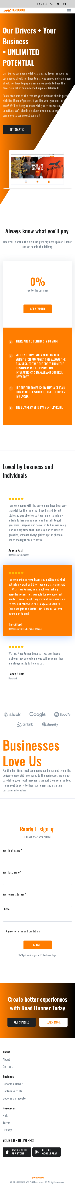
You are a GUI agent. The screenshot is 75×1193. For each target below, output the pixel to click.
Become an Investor (15, 1098)
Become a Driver (13, 1083)
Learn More (53, 1022)
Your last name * (12, 872)
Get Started (16, 129)
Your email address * (14, 894)
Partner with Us (12, 1091)
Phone (6, 909)
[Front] (37, 1177)
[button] (51, 4)
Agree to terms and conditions (23, 931)
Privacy (7, 1129)
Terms (6, 1122)
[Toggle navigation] (69, 10)
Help (5, 1115)
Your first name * (12, 850)
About (6, 1059)
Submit (37, 945)
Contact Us (42, 3)
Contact (8, 1066)
